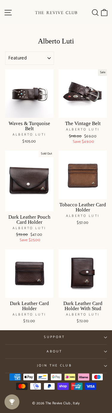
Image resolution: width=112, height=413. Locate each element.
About (54, 351)
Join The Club (54, 365)
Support (54, 337)
